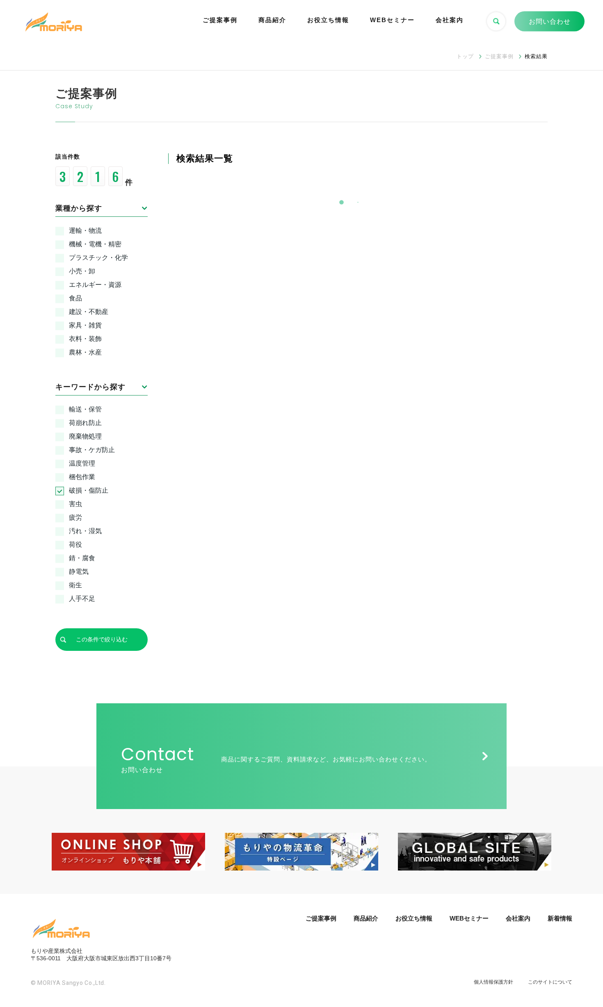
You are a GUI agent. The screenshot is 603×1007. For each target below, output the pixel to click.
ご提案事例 (220, 19)
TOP (583, 969)
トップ (465, 56)
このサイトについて (550, 982)
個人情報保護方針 (493, 982)
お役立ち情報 (328, 19)
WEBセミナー (392, 19)
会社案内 (450, 19)
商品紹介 (272, 19)
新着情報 (560, 918)
